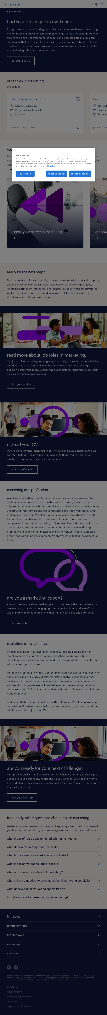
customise (25, 173)
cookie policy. (50, 166)
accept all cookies (80, 173)
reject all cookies (56, 173)
